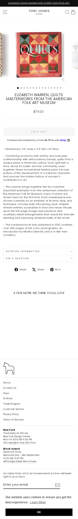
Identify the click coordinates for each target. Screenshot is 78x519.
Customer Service (13, 409)
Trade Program (11, 403)
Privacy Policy (11, 414)
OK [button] (39, 512)
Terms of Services (13, 419)
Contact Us (9, 388)
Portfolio (8, 398)
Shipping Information (23, 251)
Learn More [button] (38, 502)
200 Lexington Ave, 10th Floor (19, 442)
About (7, 382)
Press (6, 393)
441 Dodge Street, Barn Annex (19, 461)
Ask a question (17, 258)
